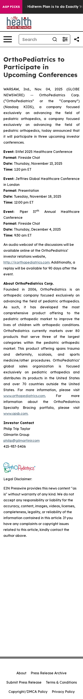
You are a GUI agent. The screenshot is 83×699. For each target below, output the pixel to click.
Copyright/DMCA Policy (28, 691)
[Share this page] (77, 39)
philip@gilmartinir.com (21, 440)
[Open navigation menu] (7, 39)
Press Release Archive (49, 673)
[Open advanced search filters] (65, 39)
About (21, 673)
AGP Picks (11, 7)
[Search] (55, 39)
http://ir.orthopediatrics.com (26, 262)
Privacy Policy (63, 691)
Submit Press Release (24, 682)
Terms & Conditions (61, 682)
